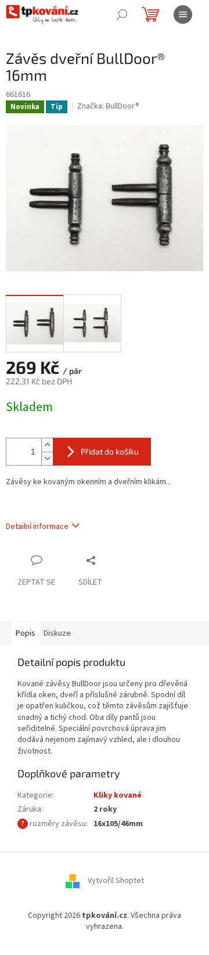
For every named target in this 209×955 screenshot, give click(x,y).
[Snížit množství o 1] (47, 458)
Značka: (108, 106)
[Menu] (182, 14)
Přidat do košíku (110, 451)
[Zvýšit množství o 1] (47, 445)
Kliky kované (117, 795)
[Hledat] (122, 14)
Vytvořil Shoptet (116, 880)
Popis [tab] (25, 633)
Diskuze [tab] (57, 633)
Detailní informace (37, 526)
